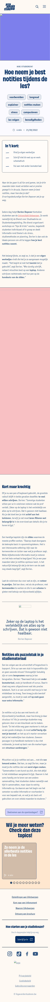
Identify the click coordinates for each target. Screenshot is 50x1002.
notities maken (32, 104)
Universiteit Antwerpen (28, 215)
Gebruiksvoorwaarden (25, 985)
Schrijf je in (22, 939)
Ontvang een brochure (25, 913)
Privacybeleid (25, 975)
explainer (13, 104)
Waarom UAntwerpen (25, 908)
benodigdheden (33, 119)
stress (14, 112)
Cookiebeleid (25, 980)
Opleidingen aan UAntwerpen (25, 897)
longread (34, 97)
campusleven (30, 112)
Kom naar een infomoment (25, 902)
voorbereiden (16, 97)
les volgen (13, 119)
